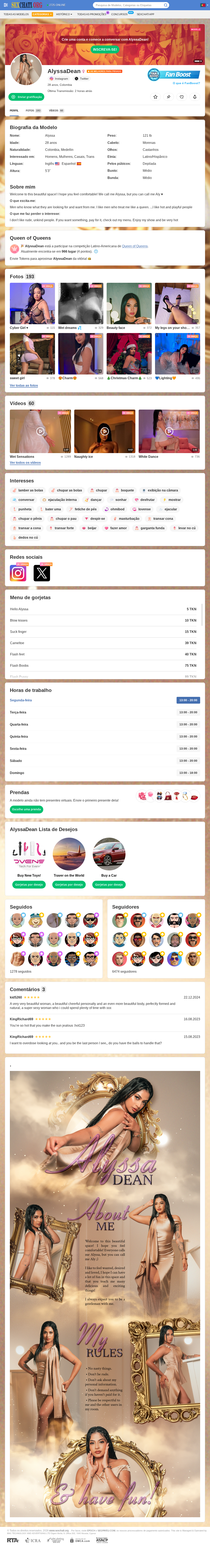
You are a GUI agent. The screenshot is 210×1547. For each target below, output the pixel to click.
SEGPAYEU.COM (106, 1530)
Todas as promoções (91, 14)
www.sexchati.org (59, 1530)
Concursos (119, 14)
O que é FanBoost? (186, 83)
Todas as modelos (16, 14)
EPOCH (91, 1530)
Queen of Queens (135, 246)
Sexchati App (145, 14)
